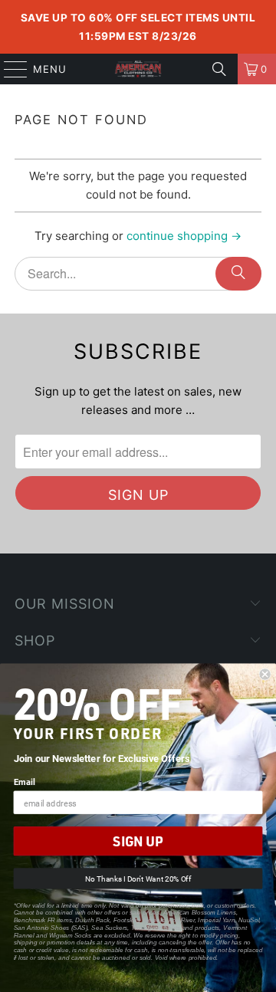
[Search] (219, 69)
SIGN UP (138, 841)
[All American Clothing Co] (138, 69)
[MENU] (8, 69)
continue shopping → (184, 235)
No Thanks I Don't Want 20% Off (138, 879)
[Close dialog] (265, 674)
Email (25, 781)
